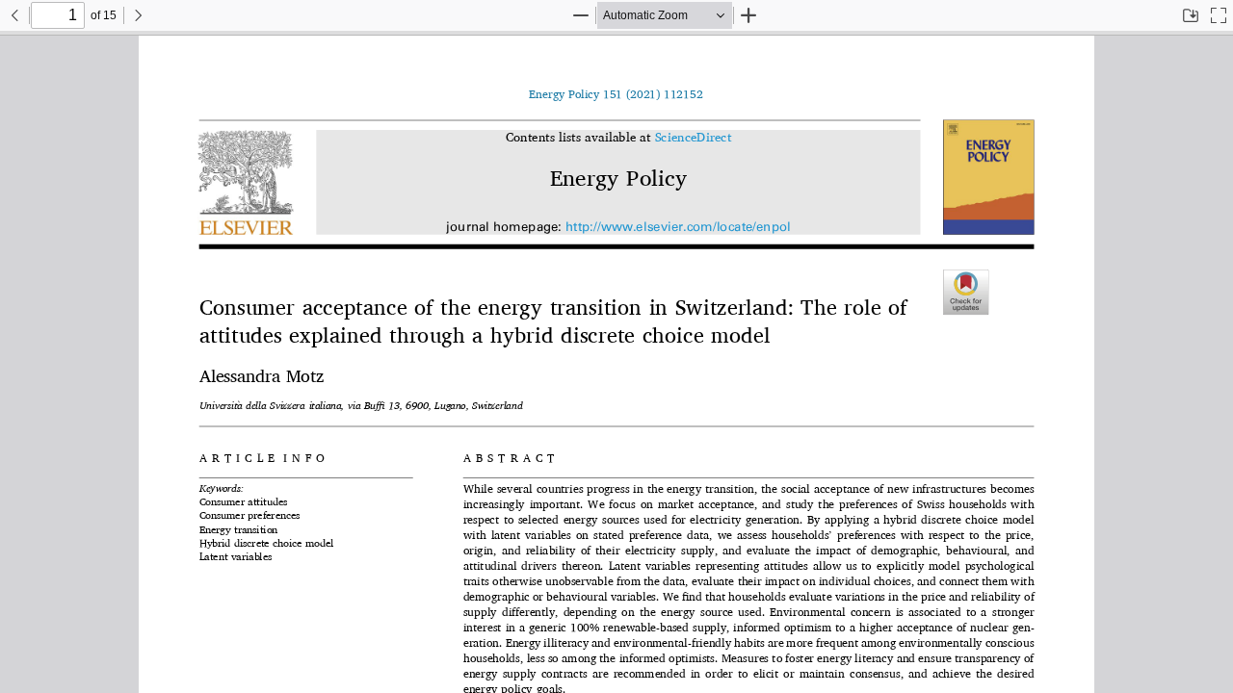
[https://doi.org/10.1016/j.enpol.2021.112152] (615, 94)
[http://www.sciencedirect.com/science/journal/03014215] (692, 138)
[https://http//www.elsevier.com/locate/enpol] (677, 227)
